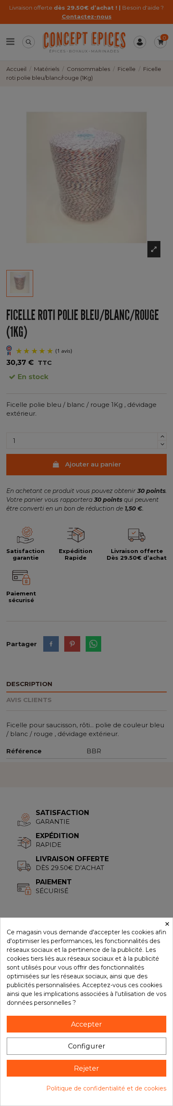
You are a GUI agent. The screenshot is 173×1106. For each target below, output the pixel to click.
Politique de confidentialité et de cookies (106, 1088)
